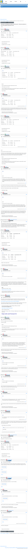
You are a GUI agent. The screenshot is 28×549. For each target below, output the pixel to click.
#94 (26, 412)
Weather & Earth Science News (6, 289)
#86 (26, 250)
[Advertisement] (14, 13)
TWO (2, 6)
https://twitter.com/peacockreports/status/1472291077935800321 (10, 301)
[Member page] (20, 1)
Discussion (4, 20)
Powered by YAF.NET (12, 547)
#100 (26, 512)
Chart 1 (2, 469)
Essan (5, 268)
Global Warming (9, 459)
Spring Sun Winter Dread (13, 219)
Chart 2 (2, 474)
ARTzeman (7, 47)
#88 (26, 297)
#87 (26, 270)
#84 (26, 221)
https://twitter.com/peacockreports (7, 308)
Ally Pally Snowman (10, 510)
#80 (26, 117)
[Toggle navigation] (26, 6)
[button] (1, 22)
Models (16, 1)
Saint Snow (7, 134)
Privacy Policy (7, 547)
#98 (26, 479)
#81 (26, 136)
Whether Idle (8, 374)
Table (2, 486)
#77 (26, 49)
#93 (26, 393)
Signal (11, 1)
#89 (26, 319)
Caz (4, 93)
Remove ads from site (3, 19)
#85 (26, 231)
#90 (26, 336)
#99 (26, 491)
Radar (6, 1)
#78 (26, 68)
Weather (7, 20)
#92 (26, 376)
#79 (26, 95)
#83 (26, 194)
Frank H (6, 166)
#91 (26, 358)
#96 (26, 443)
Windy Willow (8, 410)
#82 (26, 168)
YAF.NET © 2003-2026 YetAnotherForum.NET (22, 547)
